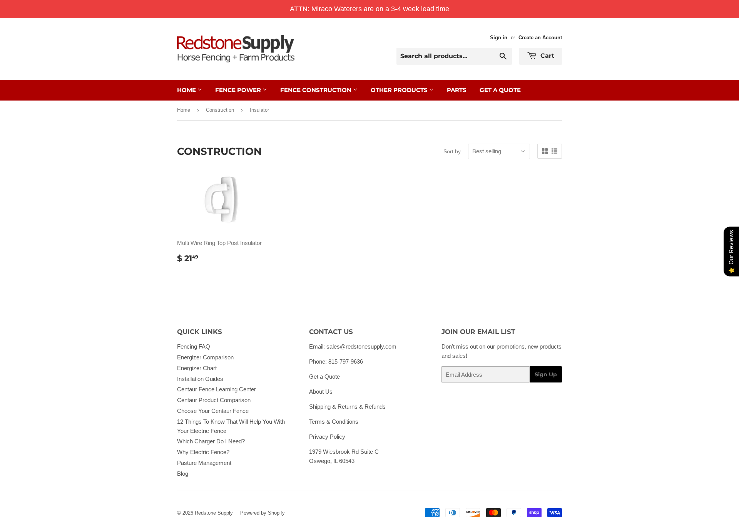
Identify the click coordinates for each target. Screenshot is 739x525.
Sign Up (546, 374)
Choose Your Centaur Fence (213, 411)
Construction (220, 110)
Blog (182, 473)
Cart (546, 55)
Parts (456, 90)
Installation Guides (200, 379)
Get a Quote (324, 376)
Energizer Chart (197, 368)
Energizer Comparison (205, 357)
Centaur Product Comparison (214, 400)
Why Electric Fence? (203, 452)
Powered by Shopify (262, 513)
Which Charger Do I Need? (211, 441)
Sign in (498, 37)
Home (187, 90)
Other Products (400, 90)
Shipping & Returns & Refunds (347, 406)
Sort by (452, 151)
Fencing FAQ (193, 346)
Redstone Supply (214, 513)
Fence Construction (316, 90)
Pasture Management (204, 463)
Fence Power (238, 90)
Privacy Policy (327, 436)
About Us (321, 391)
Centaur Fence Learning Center (216, 389)
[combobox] (454, 56)
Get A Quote (500, 90)
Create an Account (540, 37)
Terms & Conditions (333, 421)
